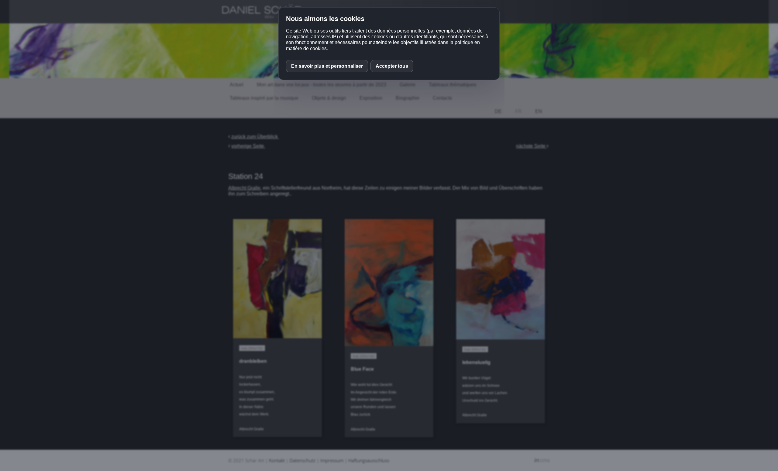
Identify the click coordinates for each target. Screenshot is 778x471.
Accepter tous (392, 66)
